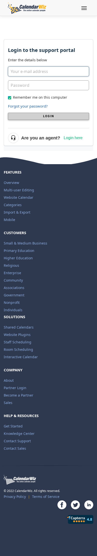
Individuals (13, 310)
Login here (73, 138)
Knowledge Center (19, 433)
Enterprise (12, 272)
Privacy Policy (15, 496)
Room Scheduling (18, 349)
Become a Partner (18, 395)
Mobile (9, 219)
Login (48, 116)
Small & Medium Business (25, 243)
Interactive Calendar (21, 357)
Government (14, 295)
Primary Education (19, 250)
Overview (11, 182)
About (9, 380)
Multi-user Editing (19, 190)
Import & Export (17, 212)
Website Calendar (18, 197)
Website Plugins (17, 334)
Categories (13, 204)
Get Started (13, 426)
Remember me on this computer (40, 97)
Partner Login (15, 387)
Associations (14, 287)
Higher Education (18, 258)
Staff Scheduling (17, 342)
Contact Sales (15, 448)
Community (13, 280)
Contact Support (17, 441)
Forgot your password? (28, 106)
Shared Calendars (19, 327)
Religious (11, 265)
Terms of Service (45, 496)
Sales (8, 402)
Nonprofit (12, 302)
